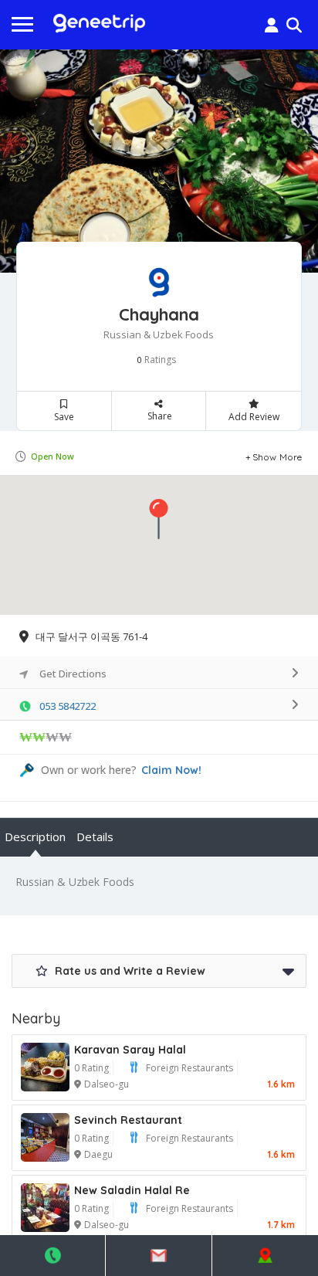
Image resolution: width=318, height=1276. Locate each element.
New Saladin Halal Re (132, 1190)
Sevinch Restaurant (128, 1120)
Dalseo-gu (106, 1084)
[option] (159, 161)
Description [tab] (35, 836)
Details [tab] (94, 836)
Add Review (253, 416)
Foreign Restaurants (189, 1067)
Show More (277, 457)
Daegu (98, 1154)
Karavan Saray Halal (130, 1050)
